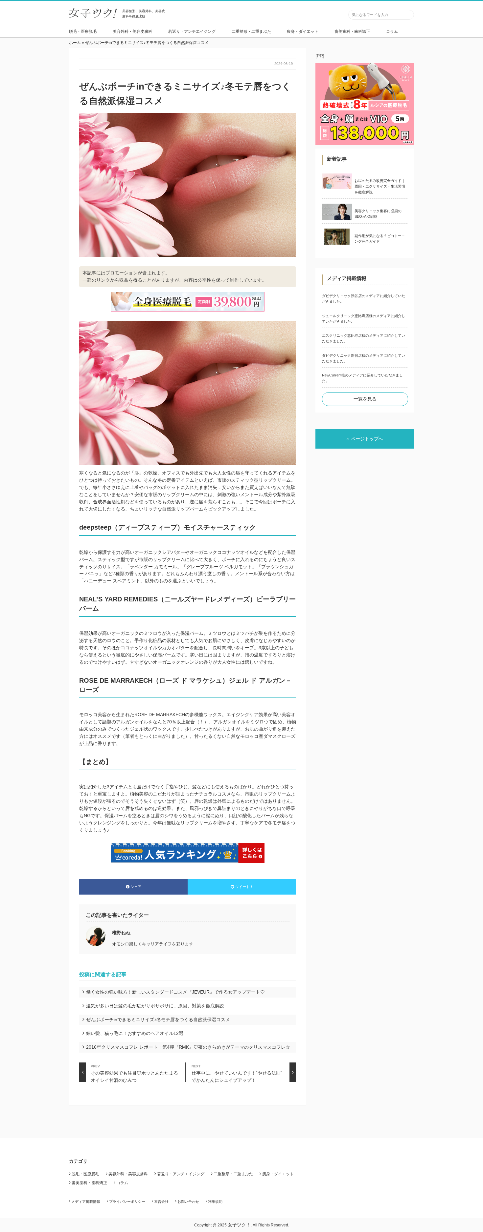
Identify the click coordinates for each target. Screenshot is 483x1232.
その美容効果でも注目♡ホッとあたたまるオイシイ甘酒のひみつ (134, 1073)
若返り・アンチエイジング (192, 31)
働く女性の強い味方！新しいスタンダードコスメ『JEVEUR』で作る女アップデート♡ (175, 992)
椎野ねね (121, 932)
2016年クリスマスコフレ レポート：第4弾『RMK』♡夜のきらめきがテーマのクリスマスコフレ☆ (188, 1047)
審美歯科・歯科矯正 (352, 31)
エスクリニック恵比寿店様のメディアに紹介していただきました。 (363, 338)
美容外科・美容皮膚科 (132, 31)
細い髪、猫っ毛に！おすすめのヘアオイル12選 (134, 1033)
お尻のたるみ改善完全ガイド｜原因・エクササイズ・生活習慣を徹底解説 (380, 186)
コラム (392, 31)
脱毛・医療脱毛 (83, 31)
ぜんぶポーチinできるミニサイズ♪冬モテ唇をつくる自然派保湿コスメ (158, 1019)
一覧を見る (365, 398)
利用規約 (215, 1201)
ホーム (75, 42)
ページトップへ (367, 438)
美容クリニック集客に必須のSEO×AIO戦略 (378, 213)
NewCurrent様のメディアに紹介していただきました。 (362, 378)
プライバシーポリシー (127, 1201)
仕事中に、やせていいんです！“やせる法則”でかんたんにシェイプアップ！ (237, 1073)
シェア (135, 887)
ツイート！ (244, 887)
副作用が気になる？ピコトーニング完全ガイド (380, 238)
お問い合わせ (188, 1201)
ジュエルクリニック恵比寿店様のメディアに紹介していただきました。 (363, 318)
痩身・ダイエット (302, 31)
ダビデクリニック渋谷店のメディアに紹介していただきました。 (363, 298)
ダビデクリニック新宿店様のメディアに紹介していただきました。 (363, 358)
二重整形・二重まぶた (251, 31)
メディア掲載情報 (85, 1201)
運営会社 (161, 1201)
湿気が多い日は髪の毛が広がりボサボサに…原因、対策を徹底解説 (155, 1005)
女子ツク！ (239, 1224)
